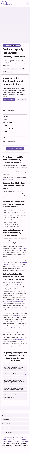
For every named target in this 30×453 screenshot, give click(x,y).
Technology (12, 439)
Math (16, 437)
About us (6, 419)
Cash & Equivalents (8, 122)
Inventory (5, 116)
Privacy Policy (8, 432)
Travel (4, 441)
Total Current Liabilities (9, 141)
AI (17, 439)
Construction (22, 439)
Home (5, 415)
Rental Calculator (19, 315)
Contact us (7, 423)
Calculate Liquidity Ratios (15, 148)
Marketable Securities (8, 128)
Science (5, 439)
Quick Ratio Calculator (21, 248)
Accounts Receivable (8, 135)
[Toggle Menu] (27, 3)
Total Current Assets (8, 110)
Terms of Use (7, 428)
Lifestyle (9, 441)
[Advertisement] (15, 24)
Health (12, 437)
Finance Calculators (8, 179)
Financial (6, 437)
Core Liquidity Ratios (9, 99)
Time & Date (22, 437)
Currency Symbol (7, 104)
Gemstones (16, 441)
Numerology (24, 441)
